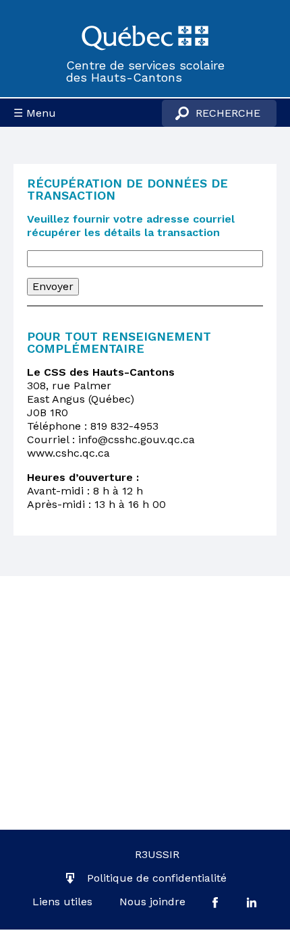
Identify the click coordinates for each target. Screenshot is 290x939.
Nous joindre (152, 901)
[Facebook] (215, 902)
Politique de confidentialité (157, 878)
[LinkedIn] (251, 902)
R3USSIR (157, 854)
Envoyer (53, 286)
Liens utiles (62, 901)
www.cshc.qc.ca (68, 453)
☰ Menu (34, 113)
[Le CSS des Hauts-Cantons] (145, 36)
